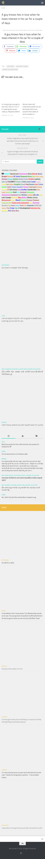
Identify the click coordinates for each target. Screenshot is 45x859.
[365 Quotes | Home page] (3, 3)
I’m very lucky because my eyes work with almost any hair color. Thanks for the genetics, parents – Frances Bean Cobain (21, 775)
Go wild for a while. (8, 563)
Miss (20, 197)
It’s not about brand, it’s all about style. (15, 454)
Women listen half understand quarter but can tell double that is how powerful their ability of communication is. (31, 109)
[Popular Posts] (22, 436)
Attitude (34, 174)
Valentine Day (35, 208)
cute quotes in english (22, 66)
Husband (23, 192)
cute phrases (10, 66)
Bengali (4, 459)
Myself (4, 422)
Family (4, 187)
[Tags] (36, 436)
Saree (3, 451)
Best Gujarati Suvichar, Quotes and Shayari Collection (21, 369)
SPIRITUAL (38, 205)
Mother (4, 666)
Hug (18, 192)
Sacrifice (5, 205)
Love (3, 316)
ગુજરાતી (7, 174)
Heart (3, 611)
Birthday (5, 179)
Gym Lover (5, 825)
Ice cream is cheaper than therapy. (15, 268)
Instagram (14, 195)
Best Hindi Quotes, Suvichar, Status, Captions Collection (20, 475)
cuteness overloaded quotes (10, 69)
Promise (29, 200)
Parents (4, 770)
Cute (3, 8)
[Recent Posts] (9, 436)
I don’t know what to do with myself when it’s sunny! (22, 425)
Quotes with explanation (20, 203)
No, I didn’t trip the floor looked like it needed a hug (19, 497)
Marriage (14, 197)
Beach (40, 174)
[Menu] (42, 2)
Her (11, 192)
